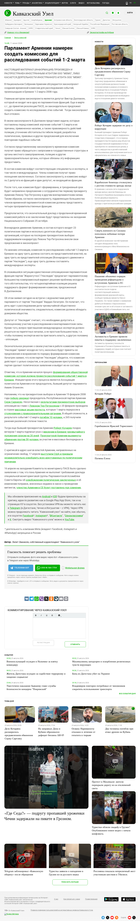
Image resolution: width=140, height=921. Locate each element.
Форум (65, 3)
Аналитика (37, 3)
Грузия (97, 20)
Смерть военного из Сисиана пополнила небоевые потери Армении (110, 234)
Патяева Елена (102, 458)
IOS (55, 496)
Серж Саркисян (13, 402)
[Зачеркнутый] (52, 615)
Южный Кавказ (83, 28)
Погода (105, 3)
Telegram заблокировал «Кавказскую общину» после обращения (23, 872)
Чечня (57, 28)
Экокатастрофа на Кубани (102, 32)
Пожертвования (91, 899)
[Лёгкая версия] (127, 3)
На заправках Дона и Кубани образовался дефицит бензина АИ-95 (51, 732)
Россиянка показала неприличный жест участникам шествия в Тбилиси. (114, 872)
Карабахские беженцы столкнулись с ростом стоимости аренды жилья (113, 184)
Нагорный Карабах (80, 24)
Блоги (73, 3)
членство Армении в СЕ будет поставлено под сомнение (48, 487)
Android (46, 496)
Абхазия (8, 20)
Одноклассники (74, 515)
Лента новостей (20, 38)
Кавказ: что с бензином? (18, 32)
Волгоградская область (83, 20)
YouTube (69, 519)
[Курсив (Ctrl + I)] (41, 615)
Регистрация (43, 643)
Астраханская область (63, 20)
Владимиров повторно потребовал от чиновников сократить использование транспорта (98, 687)
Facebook (28, 515)
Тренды (25, 3)
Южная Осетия (68, 28)
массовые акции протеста (30, 409)
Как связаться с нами (71, 899)
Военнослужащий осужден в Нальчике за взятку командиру (32, 663)
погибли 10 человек (51, 417)
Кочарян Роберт (103, 393)
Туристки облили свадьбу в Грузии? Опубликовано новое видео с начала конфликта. (111, 830)
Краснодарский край (62, 24)
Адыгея (26, 20)
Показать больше (70, 882)
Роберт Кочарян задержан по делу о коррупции (113, 127)
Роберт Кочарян (63, 428)
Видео (81, 3)
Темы (17, 3)
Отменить (75, 644)
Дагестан (106, 20)
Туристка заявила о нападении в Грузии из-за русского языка (66, 872)
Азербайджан (36, 20)
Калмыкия (28, 24)
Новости (8, 3)
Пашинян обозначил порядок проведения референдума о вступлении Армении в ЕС (110, 279)
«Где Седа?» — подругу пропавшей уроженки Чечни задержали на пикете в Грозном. (44, 815)
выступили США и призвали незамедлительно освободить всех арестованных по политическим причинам (43, 457)
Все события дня (127, 694)
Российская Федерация (99, 24)
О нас (56, 899)
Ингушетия (116, 20)
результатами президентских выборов (63, 402)
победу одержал (19, 398)
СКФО (30, 28)
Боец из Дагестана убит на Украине (91, 673)
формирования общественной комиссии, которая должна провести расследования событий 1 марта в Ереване (46, 376)
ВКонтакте (56, 515)
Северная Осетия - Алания (15, 28)
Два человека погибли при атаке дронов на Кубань (119, 730)
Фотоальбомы (93, 3)
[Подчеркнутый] (46, 615)
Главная (7, 38)
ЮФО (93, 28)
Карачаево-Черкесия (43, 24)
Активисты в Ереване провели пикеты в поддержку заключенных (113, 338)
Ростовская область (120, 24)
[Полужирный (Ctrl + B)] (35, 615)
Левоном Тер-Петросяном (44, 405)
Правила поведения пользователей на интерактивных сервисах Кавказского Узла (62, 910)
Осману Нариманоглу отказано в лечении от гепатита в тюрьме (83, 732)
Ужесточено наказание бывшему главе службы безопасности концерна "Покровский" (31, 687)
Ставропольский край (44, 28)
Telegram (15, 508)
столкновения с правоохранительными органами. (33, 413)
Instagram (41, 515)
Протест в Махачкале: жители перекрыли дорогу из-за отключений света (111, 785)
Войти (130, 13)
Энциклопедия (52, 3)
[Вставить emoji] (59, 615)
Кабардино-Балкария (13, 24)
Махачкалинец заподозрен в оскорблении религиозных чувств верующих (101, 663)
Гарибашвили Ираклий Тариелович (113, 426)
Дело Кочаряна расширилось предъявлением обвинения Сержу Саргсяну (112, 71)
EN (135, 3)
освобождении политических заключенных (51, 479)
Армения (48, 20)
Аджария (17, 20)
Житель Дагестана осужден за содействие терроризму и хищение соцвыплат (36, 675)
